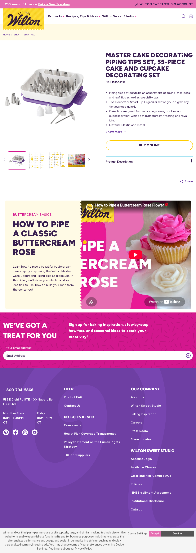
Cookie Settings (137, 533)
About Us (137, 397)
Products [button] (55, 16)
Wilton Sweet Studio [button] (118, 16)
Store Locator (141, 439)
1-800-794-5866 (18, 390)
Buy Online (149, 145)
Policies (136, 484)
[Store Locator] (190, 16)
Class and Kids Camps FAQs (151, 476)
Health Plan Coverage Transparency (90, 433)
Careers (136, 422)
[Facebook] (15, 432)
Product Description (119, 161)
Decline (177, 533)
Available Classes (143, 467)
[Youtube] (35, 432)
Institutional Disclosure (147, 501)
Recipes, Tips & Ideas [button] (82, 16)
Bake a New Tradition (54, 4)
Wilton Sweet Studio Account (166, 4)
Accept (154, 533)
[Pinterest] (6, 432)
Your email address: (19, 348)
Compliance (72, 425)
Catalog (136, 509)
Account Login (141, 459)
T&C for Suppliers (77, 455)
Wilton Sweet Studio (146, 405)
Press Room (139, 431)
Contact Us (72, 405)
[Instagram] (25, 432)
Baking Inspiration (143, 414)
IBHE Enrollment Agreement (151, 492)
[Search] (183, 16)
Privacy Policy (83, 548)
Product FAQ (73, 397)
